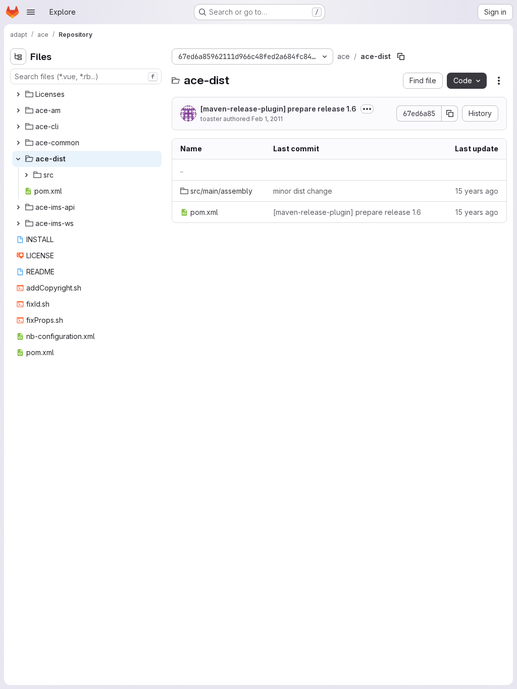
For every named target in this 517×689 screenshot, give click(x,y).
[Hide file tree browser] (18, 56)
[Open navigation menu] (31, 12)
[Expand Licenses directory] (18, 94)
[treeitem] (87, 94)
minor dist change (302, 191)
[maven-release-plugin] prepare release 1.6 (278, 108)
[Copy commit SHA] (450, 113)
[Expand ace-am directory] (18, 110)
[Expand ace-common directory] (18, 143)
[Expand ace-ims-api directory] (18, 207)
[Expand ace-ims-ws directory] (18, 223)
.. (181, 169)
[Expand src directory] (26, 175)
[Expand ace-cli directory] (18, 127)
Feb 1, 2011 (267, 119)
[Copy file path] (401, 56)
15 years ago (476, 191)
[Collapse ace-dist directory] (18, 159)
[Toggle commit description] (367, 108)
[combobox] (86, 76)
